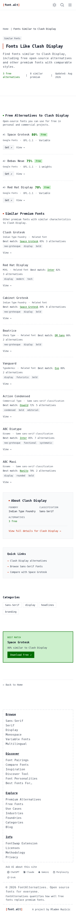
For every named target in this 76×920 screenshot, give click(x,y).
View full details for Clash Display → (35, 531)
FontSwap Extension (21, 843)
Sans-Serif (14, 720)
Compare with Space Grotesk (27, 572)
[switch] (54, 5)
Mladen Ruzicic (60, 909)
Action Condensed (16, 396)
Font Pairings (17, 760)
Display (12, 730)
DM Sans (60, 335)
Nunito (24, 470)
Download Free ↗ (20, 654)
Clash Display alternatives (27, 560)
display (30, 605)
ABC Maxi (9, 461)
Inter (50, 269)
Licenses (13, 848)
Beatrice (9, 330)
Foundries (14, 818)
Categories (14, 822)
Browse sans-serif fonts (25, 566)
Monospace (14, 734)
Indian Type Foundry (22, 511)
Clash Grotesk (14, 232)
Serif (10, 725)
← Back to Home (13, 684)
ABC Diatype (12, 429)
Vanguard (9, 363)
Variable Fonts (18, 739)
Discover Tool (17, 774)
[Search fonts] (62, 5)
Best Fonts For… (19, 783)
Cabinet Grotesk (15, 298)
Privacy (12, 857)
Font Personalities (21, 778)
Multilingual (16, 743)
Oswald (24, 405)
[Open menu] (70, 5)
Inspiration (15, 769)
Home (5, 28)
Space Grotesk (18, 134)
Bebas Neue (15, 161)
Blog (9, 827)
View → (20, 147)
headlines (47, 605)
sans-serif (12, 605)
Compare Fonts (17, 764)
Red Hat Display (20, 187)
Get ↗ (8, 147)
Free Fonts (14, 804)
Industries (14, 813)
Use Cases (14, 808)
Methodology (15, 852)
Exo (57, 368)
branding (10, 611)
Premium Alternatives (23, 799)
